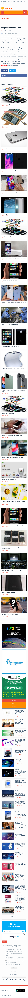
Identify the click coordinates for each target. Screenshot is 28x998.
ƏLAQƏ (2, 3)
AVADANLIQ (18, 22)
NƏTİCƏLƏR (14, 971)
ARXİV (18, 1)
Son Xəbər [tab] (14, 700)
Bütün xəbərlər (14, 917)
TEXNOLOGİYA (11, 22)
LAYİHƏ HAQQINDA (11, 1)
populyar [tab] (14, 703)
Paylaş (5, 70)
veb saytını (4, 65)
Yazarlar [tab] (14, 706)
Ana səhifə (3, 22)
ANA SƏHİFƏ (3, 1)
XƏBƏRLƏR (22, 1)
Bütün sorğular (14, 974)
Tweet (13, 70)
